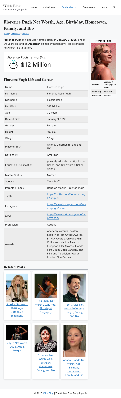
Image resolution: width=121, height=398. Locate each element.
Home (34, 7)
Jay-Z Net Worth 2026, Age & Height (17, 347)
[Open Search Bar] (114, 7)
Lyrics (104, 7)
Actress (25, 33)
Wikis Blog (12, 5)
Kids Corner (49, 7)
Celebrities (67, 7)
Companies (89, 7)
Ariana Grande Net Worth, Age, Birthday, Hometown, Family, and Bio (74, 368)
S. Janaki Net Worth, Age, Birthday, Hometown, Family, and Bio (46, 363)
